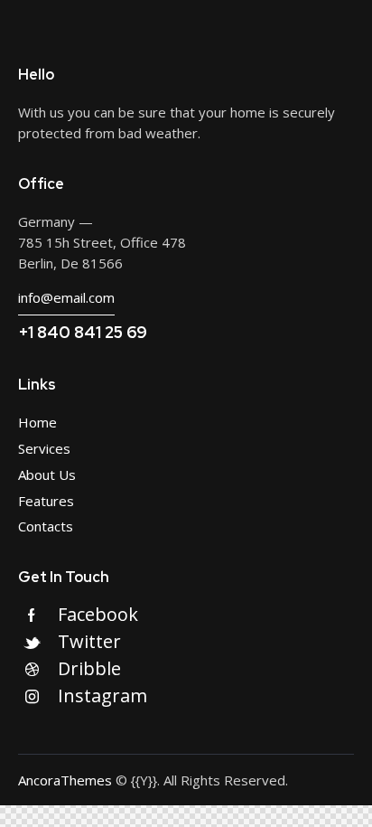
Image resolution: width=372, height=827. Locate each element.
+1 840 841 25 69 (82, 332)
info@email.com (66, 297)
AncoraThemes (65, 780)
